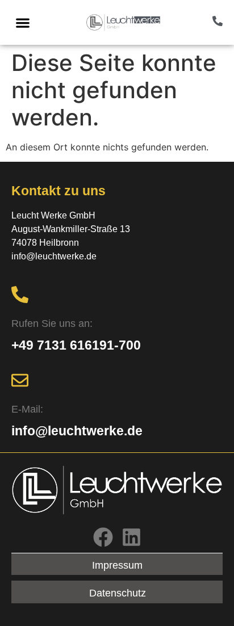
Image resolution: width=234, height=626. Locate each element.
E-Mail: (27, 409)
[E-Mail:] (19, 380)
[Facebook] (103, 537)
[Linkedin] (131, 537)
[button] (22, 22)
